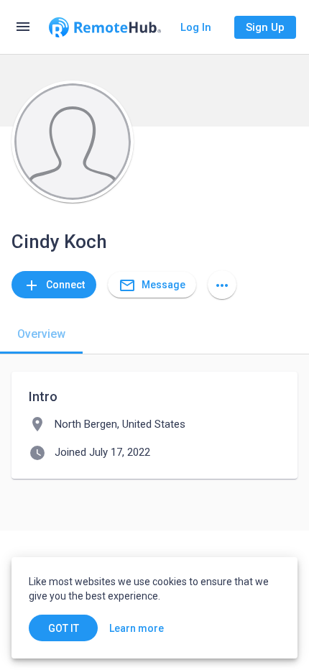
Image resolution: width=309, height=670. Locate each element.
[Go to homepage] (105, 27)
